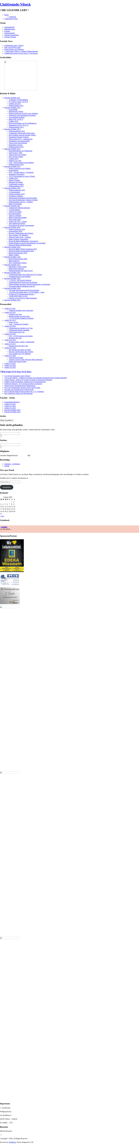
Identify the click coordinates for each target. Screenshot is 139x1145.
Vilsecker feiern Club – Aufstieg (20, 237)
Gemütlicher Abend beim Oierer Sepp (22, 133)
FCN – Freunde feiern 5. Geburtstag (21, 172)
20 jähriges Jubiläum (16, 196)
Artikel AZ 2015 (10, 334)
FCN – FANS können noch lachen (21, 336)
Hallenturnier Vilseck (16, 111)
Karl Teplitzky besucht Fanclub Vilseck (22, 135)
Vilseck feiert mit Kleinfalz (18, 143)
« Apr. (2, 516)
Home (6, 15)
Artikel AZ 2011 (10, 308)
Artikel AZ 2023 (10, 367)
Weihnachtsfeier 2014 (16, 164)
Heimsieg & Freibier (16, 182)
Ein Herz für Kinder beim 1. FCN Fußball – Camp (26, 292)
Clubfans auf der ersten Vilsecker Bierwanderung (25, 359)
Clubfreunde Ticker (11, 19)
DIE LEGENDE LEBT (12, 47)
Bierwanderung (14, 261)
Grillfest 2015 (13, 178)
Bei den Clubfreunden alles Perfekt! (21, 233)
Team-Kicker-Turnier (16, 358)
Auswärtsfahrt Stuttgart (17, 117)
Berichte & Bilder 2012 (12, 107)
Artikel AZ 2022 (10, 365)
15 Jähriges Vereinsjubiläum (18, 100)
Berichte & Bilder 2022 (12, 273)
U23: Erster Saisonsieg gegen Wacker (17, 376)
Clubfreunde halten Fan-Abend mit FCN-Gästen (25, 274)
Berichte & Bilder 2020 (12, 257)
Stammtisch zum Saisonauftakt (19, 141)
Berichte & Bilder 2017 (12, 206)
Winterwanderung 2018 (17, 229)
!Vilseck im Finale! (15, 212)
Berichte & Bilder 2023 (12, 278)
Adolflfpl (4, 527)
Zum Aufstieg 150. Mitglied (18, 235)
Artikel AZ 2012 (10, 312)
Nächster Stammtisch (11, 35)
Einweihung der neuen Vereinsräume (21, 225)
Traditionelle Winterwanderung (19, 208)
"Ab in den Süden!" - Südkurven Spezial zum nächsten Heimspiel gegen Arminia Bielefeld (35, 378)
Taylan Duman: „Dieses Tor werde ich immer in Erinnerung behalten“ (28, 380)
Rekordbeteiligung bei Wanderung (20, 151)
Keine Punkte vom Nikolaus (14, 49)
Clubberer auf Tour (15, 314)
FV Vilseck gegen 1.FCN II (18, 102)
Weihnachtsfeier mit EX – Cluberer (21, 202)
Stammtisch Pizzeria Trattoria (19, 137)
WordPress (12, 1142)
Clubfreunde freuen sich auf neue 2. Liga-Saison (21, 53)
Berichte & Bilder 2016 (12, 188)
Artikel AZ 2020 (10, 356)
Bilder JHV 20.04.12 (16, 119)
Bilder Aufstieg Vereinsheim (18, 239)
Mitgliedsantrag (9, 29)
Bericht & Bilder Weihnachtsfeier (20, 245)
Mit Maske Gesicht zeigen (18, 267)
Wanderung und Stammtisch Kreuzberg (22, 115)
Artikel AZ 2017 (10, 344)
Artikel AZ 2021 (10, 363)
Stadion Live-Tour (15, 161)
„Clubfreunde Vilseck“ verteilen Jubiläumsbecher (21, 51)
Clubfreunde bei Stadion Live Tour (21, 328)
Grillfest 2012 (13, 121)
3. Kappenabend (14, 210)
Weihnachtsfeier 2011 (16, 106)
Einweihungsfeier (15, 214)
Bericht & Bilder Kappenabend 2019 (21, 251)
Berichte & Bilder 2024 (12, 288)
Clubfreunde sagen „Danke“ (14, 45)
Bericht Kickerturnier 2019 (18, 253)
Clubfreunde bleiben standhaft (19, 330)
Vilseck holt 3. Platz (15, 153)
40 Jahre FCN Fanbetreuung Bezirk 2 (22, 294)
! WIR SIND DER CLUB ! (18, 296)
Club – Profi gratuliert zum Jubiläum (21, 162)
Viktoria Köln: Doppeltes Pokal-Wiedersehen (19, 386)
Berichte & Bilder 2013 (12, 129)
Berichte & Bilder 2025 (12, 300)
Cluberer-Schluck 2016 (17, 194)
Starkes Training (14, 180)
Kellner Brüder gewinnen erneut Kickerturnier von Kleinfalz (29, 284)
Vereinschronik (9, 33)
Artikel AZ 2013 (10, 320)
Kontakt (7, 31)
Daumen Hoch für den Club (18, 346)
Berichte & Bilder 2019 (12, 247)
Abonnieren (6, 487)
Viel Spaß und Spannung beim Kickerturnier (24, 290)
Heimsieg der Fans (15, 338)
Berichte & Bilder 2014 (12, 149)
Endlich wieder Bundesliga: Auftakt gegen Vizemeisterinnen (25, 382)
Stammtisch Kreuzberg (16, 174)
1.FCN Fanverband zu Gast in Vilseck (22, 176)
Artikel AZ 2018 (10, 348)
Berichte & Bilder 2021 (12, 265)
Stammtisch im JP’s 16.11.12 (18, 125)
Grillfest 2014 (13, 159)
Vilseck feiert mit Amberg (17, 155)
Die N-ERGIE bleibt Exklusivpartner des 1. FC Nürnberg (24, 391)
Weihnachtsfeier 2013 (16, 147)
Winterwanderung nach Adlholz (20, 168)
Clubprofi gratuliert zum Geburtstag (21, 310)
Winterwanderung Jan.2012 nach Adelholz (23, 113)
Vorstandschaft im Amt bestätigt (19, 276)
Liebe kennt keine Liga (17, 332)
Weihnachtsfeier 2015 (16, 186)
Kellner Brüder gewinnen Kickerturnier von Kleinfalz (27, 243)
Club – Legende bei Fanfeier (18, 324)
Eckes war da (13, 322)
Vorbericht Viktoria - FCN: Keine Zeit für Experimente (23, 384)
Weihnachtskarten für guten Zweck (21, 271)
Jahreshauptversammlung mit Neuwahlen (23, 198)
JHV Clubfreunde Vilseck (17, 263)
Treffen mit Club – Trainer (18, 221)
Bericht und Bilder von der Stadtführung (22, 123)
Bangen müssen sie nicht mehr (19, 316)
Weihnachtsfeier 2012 (16, 127)
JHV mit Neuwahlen (16, 157)
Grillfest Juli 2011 (15, 104)
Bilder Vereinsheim (15, 204)
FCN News (26, 372)
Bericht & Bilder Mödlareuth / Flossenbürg (23, 241)
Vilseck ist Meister (15, 216)
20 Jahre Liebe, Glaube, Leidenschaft (21, 342)
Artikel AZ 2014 (10, 326)
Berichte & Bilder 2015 (12, 166)
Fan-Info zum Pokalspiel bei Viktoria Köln (19, 390)
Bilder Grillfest (14, 255)
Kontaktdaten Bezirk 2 (12, 402)
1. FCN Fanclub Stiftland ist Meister (21, 318)
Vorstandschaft (9, 27)
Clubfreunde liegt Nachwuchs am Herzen (23, 282)
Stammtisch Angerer (16, 145)
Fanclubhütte (13, 109)
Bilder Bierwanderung (16, 269)
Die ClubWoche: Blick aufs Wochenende (18, 393)
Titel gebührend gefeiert (17, 223)
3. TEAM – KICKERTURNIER (20, 280)
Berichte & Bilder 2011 (12, 98)
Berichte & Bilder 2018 (12, 227)
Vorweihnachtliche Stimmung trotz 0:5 (22, 286)
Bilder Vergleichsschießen (17, 218)
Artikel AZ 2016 (10, 340)
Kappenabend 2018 (15, 231)
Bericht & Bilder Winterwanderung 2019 (23, 249)
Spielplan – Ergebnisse (12, 464)
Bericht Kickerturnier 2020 (18, 259)
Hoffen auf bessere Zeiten (17, 361)
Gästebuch (12, 17)
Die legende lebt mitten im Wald (20, 350)
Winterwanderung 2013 (17, 131)
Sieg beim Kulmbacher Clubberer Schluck (23, 200)
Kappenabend (13, 170)
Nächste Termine (10, 37)
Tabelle (6, 466)
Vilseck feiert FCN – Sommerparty (21, 139)
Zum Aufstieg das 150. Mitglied (20, 354)
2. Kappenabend (14, 192)
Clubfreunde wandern (16, 184)
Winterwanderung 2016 (17, 190)
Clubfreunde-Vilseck (15, 4)
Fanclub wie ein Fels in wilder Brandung (23, 298)
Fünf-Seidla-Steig (15, 219)
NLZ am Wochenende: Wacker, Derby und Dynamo (22, 388)
